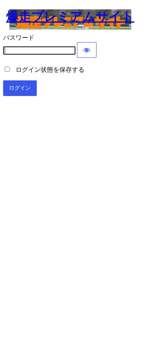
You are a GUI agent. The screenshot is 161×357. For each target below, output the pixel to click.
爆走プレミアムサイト (70, 16)
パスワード (18, 37)
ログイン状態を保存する (47, 69)
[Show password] (87, 50)
